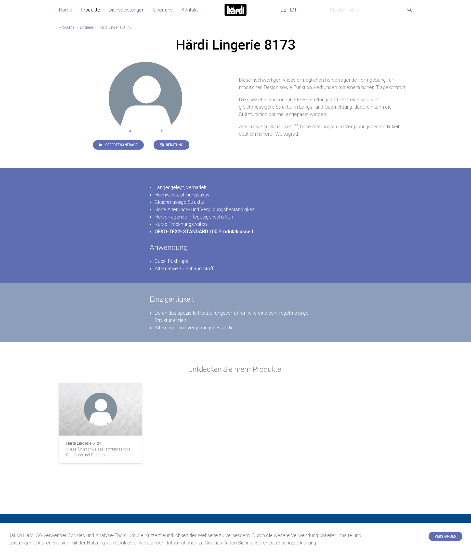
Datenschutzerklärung (292, 543)
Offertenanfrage (121, 145)
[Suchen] (410, 10)
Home (65, 10)
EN (293, 10)
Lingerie (86, 27)
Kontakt (189, 10)
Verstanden (445, 536)
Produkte (90, 10)
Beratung (174, 145)
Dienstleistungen (126, 10)
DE (283, 10)
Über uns (163, 10)
